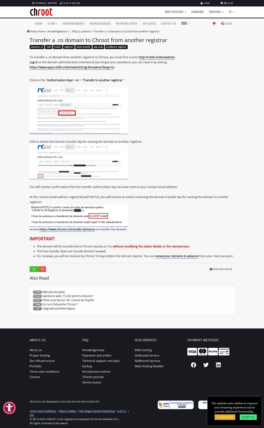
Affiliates (149, 23)
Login (206, 3)
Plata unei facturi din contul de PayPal (68, 300)
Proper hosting (40, 355)
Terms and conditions (44, 372)
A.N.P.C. (122, 411)
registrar (68, 47)
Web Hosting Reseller (149, 366)
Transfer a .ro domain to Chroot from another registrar (126, 31)
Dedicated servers (147, 355)
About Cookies (67, 411)
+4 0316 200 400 (71, 3)
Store (51, 23)
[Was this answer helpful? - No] (42, 269)
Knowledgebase (100, 23)
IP (231, 12)
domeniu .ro (37, 47)
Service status (91, 382)
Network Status (126, 23)
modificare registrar (116, 47)
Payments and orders (97, 355)
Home (38, 23)
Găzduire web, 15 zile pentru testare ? (68, 296)
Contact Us (168, 23)
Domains (197, 12)
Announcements (73, 23)
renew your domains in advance (176, 256)
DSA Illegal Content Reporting (97, 411)
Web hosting (143, 350)
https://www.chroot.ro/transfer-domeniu (67, 229)
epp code (98, 47)
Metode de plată (54, 292)
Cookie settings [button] (225, 417)
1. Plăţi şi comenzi (80, 31)
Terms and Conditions (43, 411)
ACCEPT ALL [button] (248, 417)
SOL (32, 415)
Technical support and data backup (100, 363)
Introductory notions (96, 372)
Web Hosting (174, 12)
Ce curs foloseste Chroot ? (60, 304)
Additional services (147, 361)
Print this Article (222, 269)
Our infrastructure (42, 361)
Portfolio (35, 366)
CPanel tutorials (93, 377)
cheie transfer (84, 47)
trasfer (57, 47)
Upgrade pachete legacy (59, 308)
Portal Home (37, 31)
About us (36, 350)
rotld (48, 47)
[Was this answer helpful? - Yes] (34, 269)
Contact (35, 377)
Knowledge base (93, 350)
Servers (215, 12)
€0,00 (228, 3)
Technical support (46, 3)
